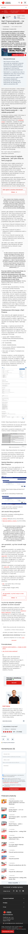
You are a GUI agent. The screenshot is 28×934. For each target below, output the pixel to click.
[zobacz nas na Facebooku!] (13, 891)
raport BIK (4, 556)
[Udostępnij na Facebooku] (3, 739)
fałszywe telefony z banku (9, 520)
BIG (3, 583)
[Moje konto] (21, 2)
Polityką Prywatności (14, 782)
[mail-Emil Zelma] (24, 721)
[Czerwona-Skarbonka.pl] (6, 2)
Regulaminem (6, 782)
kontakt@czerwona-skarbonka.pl (14, 923)
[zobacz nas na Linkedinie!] (17, 891)
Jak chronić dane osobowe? (10, 651)
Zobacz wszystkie (13, 882)
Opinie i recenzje (6, 11)
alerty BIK (6, 567)
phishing (4, 518)
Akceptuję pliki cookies (7, 931)
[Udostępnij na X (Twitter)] (8, 739)
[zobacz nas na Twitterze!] (20, 891)
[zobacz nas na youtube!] (23, 891)
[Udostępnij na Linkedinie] (12, 739)
